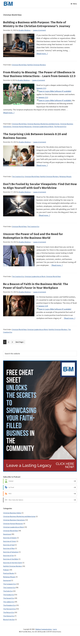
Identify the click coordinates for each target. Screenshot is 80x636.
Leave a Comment (39, 30)
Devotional (7, 534)
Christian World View (19, 65)
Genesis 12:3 (41, 88)
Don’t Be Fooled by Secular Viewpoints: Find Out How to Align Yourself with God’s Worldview (40, 186)
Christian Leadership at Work (42, 126)
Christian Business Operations (14, 520)
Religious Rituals (65, 176)
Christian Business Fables (12, 513)
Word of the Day (8, 619)
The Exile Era (7, 591)
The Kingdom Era (9, 605)
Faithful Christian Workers (36, 65)
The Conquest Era (9, 584)
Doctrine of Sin (8, 555)
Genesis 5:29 (43, 306)
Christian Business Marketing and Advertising (43, 124)
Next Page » (20, 342)
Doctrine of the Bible (10, 559)
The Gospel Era (8, 598)
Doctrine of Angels (9, 538)
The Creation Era (18, 176)
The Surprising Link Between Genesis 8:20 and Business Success (35, 136)
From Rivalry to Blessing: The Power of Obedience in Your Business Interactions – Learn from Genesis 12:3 (39, 74)
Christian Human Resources (22, 126)
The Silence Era (8, 616)
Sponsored (7, 580)
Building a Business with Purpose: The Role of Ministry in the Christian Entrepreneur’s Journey (36, 24)
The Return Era (8, 612)
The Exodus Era (8, 595)
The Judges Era (8, 602)
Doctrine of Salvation (10, 552)
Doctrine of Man (9, 548)
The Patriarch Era (60, 126)
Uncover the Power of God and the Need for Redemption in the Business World (33, 236)
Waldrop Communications (43, 629)
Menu (75, 4)
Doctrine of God (8, 545)
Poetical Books (8, 573)
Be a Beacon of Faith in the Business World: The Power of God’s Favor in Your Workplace (35, 286)
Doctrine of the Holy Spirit (12, 563)
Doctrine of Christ (9, 541)
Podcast (6, 570)
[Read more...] (42, 53)
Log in (55, 629)
